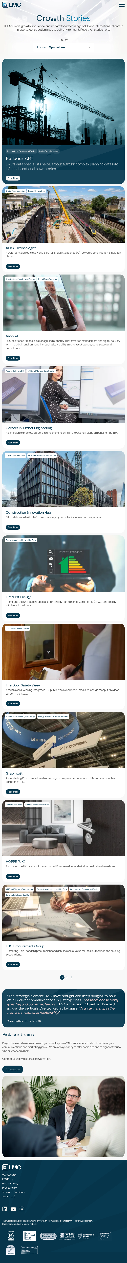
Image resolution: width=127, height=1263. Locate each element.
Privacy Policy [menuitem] (9, 1187)
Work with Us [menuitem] (9, 1174)
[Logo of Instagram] (22, 1209)
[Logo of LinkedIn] (4, 1209)
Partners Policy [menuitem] (10, 1183)
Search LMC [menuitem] (8, 1196)
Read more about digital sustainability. (19, 1224)
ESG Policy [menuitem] (7, 1179)
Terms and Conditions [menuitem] (13, 1192)
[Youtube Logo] (13, 1209)
